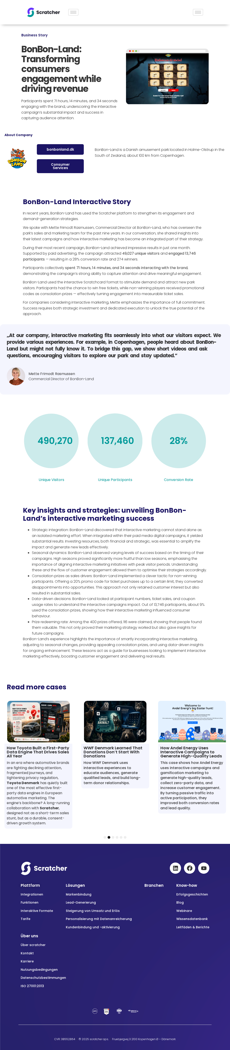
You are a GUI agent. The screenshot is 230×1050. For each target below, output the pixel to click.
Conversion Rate (178, 479)
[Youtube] (203, 868)
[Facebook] (189, 868)
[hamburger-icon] (73, 12)
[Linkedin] (175, 868)
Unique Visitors (51, 479)
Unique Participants (115, 479)
